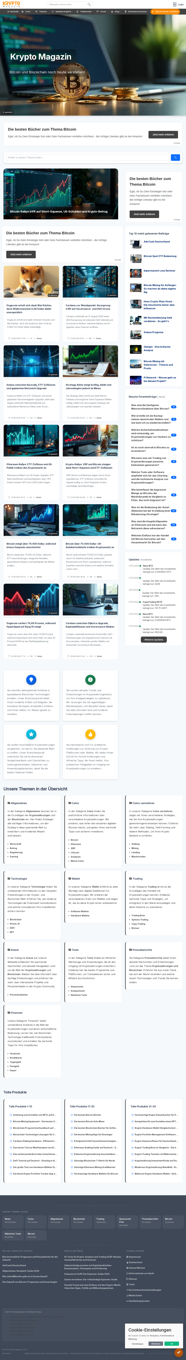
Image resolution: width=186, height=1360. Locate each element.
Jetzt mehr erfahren (163, 134)
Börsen (135, 928)
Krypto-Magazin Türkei (22, 1334)
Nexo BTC (148, 566)
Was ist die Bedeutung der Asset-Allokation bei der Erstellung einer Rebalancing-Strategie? (150, 511)
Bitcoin (74, 840)
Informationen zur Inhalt (141, 1273)
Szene (14, 949)
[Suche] (89, 4)
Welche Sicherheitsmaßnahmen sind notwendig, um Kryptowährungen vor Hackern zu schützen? (151, 435)
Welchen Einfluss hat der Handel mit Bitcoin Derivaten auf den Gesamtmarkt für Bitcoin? (150, 539)
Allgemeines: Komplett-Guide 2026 (20, 1271)
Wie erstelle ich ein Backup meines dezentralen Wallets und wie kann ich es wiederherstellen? (151, 419)
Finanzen (16, 1012)
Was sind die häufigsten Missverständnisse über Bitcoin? (150, 407)
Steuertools (77, 986)
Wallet (75, 878)
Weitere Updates (153, 639)
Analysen (76, 856)
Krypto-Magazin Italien (22, 1331)
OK (171, 1344)
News (39, 338)
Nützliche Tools (79, 995)
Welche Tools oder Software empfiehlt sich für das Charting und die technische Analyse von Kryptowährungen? (149, 477)
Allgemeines (18, 803)
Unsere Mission (136, 1268)
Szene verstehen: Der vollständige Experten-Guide (90, 1279)
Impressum (134, 1257)
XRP (73, 848)
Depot (13, 1070)
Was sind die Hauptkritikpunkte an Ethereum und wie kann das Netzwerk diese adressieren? (149, 525)
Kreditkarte (16, 1058)
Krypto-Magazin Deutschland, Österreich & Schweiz (37, 1317)
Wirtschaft (15, 844)
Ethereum (76, 844)
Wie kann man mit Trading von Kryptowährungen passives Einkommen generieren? (148, 461)
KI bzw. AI (15, 923)
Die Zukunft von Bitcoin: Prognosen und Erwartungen (29, 1282)
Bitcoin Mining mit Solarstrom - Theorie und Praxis (158, 365)
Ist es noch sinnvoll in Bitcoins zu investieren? (150, 449)
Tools (75, 949)
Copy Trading (138, 924)
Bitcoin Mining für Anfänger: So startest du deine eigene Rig (160, 289)
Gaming (14, 856)
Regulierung (16, 852)
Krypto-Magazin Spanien (23, 1327)
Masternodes (139, 856)
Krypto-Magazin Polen (21, 1324)
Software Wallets (80, 911)
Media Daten (135, 1295)
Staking (136, 844)
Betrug (13, 848)
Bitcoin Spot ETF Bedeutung (160, 256)
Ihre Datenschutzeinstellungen (144, 1290)
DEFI (12, 928)
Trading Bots (138, 915)
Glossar (132, 1279)
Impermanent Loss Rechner (159, 270)
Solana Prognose (153, 332)
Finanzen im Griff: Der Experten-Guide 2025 (87, 1274)
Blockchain (16, 919)
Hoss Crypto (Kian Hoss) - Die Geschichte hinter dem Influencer (159, 305)
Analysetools (78, 991)
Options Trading (140, 919)
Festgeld (14, 1066)
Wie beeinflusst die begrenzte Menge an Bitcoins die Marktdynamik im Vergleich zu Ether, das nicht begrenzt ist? (148, 495)
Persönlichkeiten (19, 994)
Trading (137, 878)
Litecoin (75, 852)
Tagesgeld (15, 1062)
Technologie (18, 878)
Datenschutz (135, 1262)
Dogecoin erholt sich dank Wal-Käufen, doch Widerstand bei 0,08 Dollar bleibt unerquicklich (29, 309)
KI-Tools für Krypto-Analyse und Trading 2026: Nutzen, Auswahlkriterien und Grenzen (93, 1258)
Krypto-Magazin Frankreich (24, 1320)
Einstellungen (137, 1344)
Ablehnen (155, 1344)
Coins (75, 803)
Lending (136, 852)
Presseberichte (142, 949)
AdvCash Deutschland (157, 241)
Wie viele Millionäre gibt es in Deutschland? (25, 1276)
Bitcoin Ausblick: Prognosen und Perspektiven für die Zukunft (30, 1258)
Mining (135, 848)
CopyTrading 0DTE (152, 602)
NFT (12, 932)
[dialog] (154, 1336)
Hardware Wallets (80, 915)
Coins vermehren (143, 803)
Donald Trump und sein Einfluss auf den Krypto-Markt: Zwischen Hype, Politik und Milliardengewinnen (92, 1286)
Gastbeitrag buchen (139, 1301)
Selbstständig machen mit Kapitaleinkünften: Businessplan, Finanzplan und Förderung (88, 1267)
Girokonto (15, 1053)
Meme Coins (77, 861)
